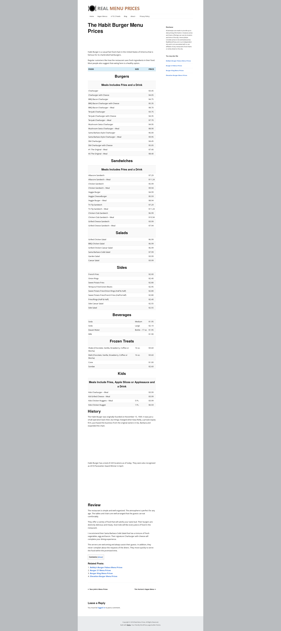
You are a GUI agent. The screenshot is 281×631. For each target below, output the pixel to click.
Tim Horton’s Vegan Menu (144, 589)
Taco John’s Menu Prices (99, 589)
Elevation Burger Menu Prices (103, 576)
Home (92, 16)
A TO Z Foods (115, 16)
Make (129, 625)
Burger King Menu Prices (101, 573)
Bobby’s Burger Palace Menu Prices (106, 567)
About (133, 16)
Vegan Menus (102, 16)
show (100, 557)
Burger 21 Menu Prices (100, 570)
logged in (101, 608)
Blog (125, 16)
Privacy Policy (145, 16)
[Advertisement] (122, 44)
